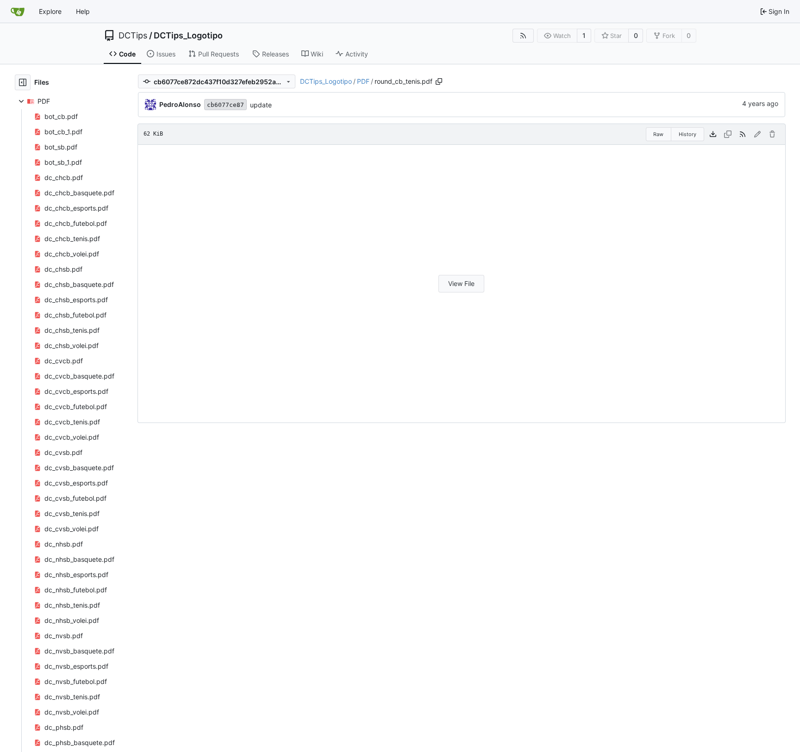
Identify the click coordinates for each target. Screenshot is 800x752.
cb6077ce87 (225, 104)
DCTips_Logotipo (188, 35)
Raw (658, 134)
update (261, 105)
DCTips (133, 35)
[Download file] (713, 134)
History (687, 134)
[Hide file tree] (23, 82)
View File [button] (461, 283)
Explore (50, 11)
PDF (363, 81)
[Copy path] (439, 81)
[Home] (18, 11)
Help (83, 11)
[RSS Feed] (523, 36)
